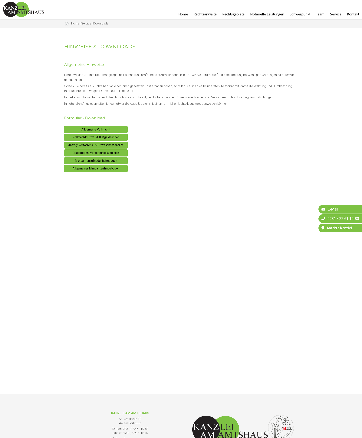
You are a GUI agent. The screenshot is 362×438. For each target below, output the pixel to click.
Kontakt (353, 14)
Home (183, 14)
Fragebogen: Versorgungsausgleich (96, 153)
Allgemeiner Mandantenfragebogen (96, 168)
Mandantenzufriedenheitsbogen (96, 161)
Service (335, 14)
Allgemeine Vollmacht (95, 129)
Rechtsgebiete (233, 14)
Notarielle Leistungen (267, 14)
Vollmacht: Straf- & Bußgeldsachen (96, 137)
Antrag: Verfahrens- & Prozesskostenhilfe (95, 145)
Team (320, 14)
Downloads (100, 23)
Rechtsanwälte (205, 14)
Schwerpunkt (300, 14)
